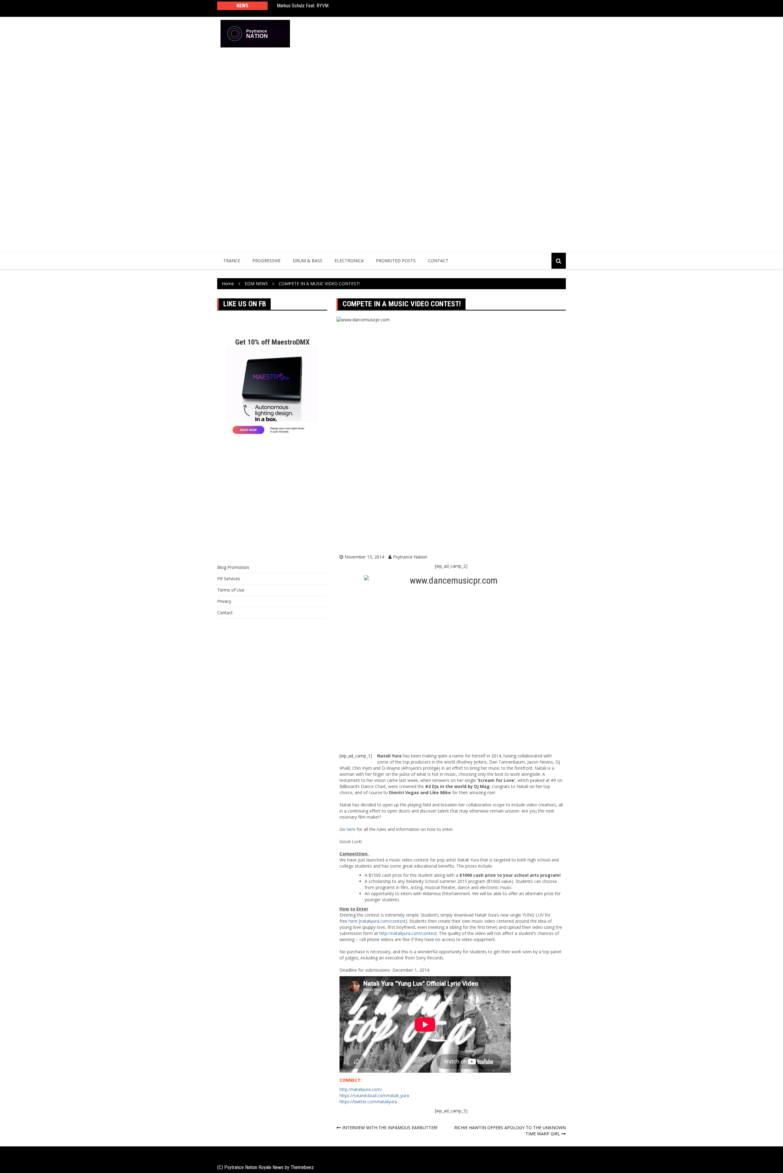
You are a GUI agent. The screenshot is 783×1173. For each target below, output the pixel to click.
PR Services (228, 578)
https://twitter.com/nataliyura (368, 1101)
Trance (231, 260)
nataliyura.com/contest (383, 921)
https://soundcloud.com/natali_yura (374, 1095)
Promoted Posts (396, 260)
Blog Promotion (233, 567)
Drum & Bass (307, 260)
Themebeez (302, 1167)
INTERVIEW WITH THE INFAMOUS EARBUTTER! (389, 1127)
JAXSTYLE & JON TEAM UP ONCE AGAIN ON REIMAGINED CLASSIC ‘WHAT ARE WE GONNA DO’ (358, 8)
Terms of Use (230, 590)
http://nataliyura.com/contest (408, 933)
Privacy (224, 601)
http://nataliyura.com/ (361, 1089)
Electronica (349, 260)
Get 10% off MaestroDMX (272, 342)
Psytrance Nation (410, 557)
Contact (438, 260)
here (351, 829)
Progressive (266, 260)
